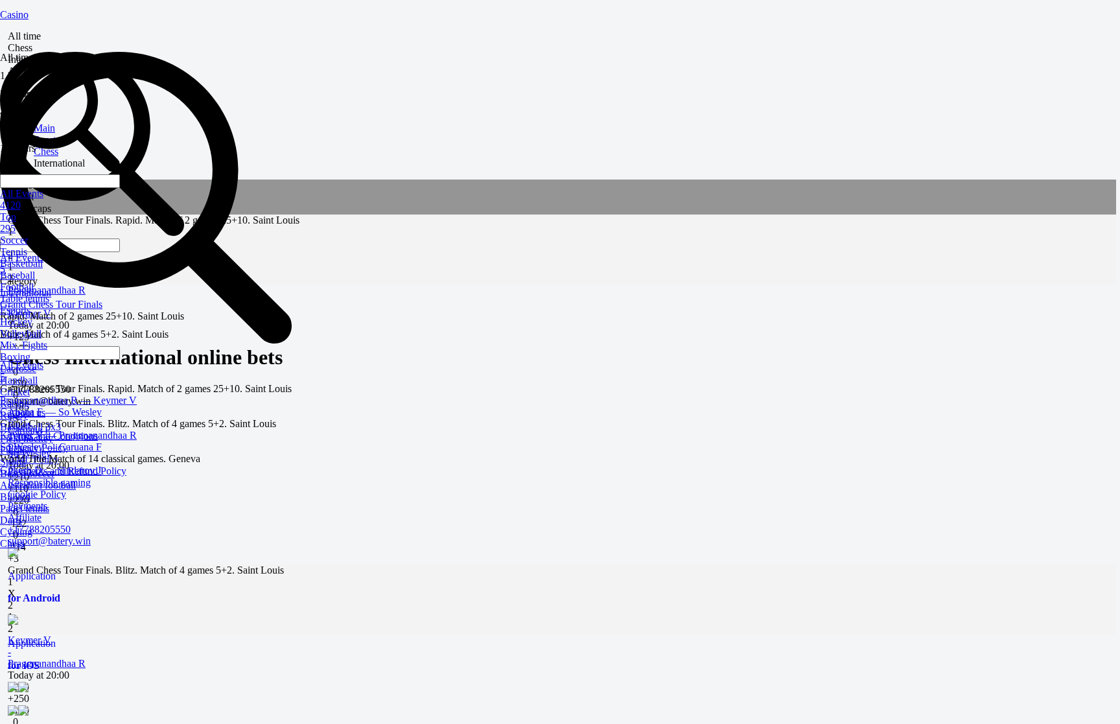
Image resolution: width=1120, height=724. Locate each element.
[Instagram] (562, 693)
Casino (14, 14)
